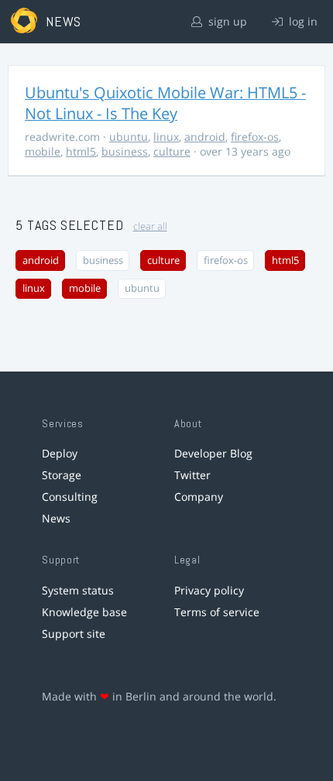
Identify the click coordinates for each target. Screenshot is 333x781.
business (124, 151)
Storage (61, 475)
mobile (42, 151)
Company (198, 496)
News (56, 518)
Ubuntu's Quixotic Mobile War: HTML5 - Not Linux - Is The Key (165, 103)
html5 (81, 151)
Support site (73, 633)
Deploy (59, 453)
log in (302, 21)
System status (78, 590)
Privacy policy (209, 590)
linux (166, 136)
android (204, 136)
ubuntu (128, 136)
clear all (150, 226)
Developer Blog (213, 453)
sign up (226, 21)
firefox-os (255, 136)
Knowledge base (84, 612)
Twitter (192, 475)
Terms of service (216, 612)
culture (172, 151)
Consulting (70, 496)
